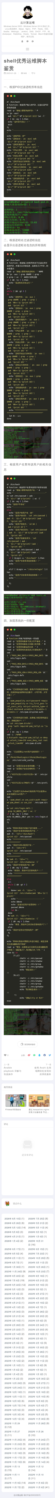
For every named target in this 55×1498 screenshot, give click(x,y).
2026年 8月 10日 (13, 1218)
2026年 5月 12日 (13, 1227)
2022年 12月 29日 (13, 1383)
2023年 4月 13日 (13, 1307)
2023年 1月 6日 (12, 1369)
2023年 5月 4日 (12, 1293)
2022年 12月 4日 (36, 1409)
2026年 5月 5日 (35, 1231)
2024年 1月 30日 (13, 1266)
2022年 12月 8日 (36, 1400)
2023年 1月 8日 (35, 1365)
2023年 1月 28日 (36, 1351)
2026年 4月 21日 (13, 1236)
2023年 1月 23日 (13, 1356)
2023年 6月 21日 (36, 1280)
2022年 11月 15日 (13, 1461)
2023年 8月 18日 (36, 1275)
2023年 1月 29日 (13, 1351)
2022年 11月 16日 (37, 1457)
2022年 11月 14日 (37, 1461)
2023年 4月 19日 (36, 1302)
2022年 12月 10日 (37, 1396)
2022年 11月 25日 (13, 1439)
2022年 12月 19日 (13, 1392)
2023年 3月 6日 (35, 1320)
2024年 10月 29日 (37, 1258)
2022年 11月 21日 (13, 1448)
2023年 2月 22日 (13, 1329)
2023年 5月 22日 (13, 1284)
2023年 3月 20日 (36, 1316)
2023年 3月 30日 (13, 1311)
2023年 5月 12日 (13, 1289)
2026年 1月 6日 (35, 1236)
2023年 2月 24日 (36, 1325)
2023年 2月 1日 (35, 1342)
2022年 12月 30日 (37, 1378)
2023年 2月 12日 (36, 1333)
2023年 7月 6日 (12, 1280)
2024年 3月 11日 (36, 1262)
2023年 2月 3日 (12, 1342)
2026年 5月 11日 (36, 1227)
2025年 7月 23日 (36, 1253)
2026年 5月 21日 (36, 1223)
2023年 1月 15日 (36, 1356)
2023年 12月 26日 (37, 1266)
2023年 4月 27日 (36, 1293)
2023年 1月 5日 (35, 1369)
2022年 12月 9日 (13, 1400)
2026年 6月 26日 (13, 1223)
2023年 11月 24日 (13, 1271)
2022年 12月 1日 (13, 1418)
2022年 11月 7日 (13, 1487)
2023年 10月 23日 (37, 1271)
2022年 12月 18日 (37, 1392)
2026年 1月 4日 (12, 1240)
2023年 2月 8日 (12, 1338)
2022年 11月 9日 (13, 1482)
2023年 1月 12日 (13, 1360)
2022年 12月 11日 (13, 1396)
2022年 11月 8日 (36, 1482)
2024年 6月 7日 (12, 1262)
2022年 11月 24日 (37, 1439)
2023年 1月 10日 (13, 1365)
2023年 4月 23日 (36, 1298)
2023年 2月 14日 (13, 1333)
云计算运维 (27, 22)
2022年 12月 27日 (37, 1383)
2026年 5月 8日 (12, 1231)
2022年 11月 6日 (36, 1487)
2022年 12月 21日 (37, 1387)
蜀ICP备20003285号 (32, 1495)
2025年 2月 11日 (13, 1258)
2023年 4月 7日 (35, 1307)
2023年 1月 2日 (12, 1378)
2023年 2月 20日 (36, 1329)
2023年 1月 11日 (36, 1360)
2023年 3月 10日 (13, 1320)
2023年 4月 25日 (13, 1298)
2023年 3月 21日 (13, 1316)
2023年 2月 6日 (35, 1338)
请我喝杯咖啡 (29, 1044)
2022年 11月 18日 (37, 1453)
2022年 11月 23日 (13, 1444)
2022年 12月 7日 (13, 1405)
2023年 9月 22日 (13, 1275)
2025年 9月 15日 (36, 1249)
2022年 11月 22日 (37, 1444)
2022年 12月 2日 (36, 1414)
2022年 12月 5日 (13, 1409)
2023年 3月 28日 (36, 1311)
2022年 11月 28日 (37, 1423)
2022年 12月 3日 (13, 1414)
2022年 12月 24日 (13, 1387)
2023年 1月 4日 (12, 1374)
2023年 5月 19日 (36, 1284)
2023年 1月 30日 (36, 1347)
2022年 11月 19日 (13, 1453)
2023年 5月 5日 (35, 1289)
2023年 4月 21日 (13, 1302)
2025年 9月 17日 (13, 1249)
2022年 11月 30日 (37, 1418)
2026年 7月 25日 (36, 1218)
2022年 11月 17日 (13, 1457)
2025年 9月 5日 (12, 1253)
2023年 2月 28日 (13, 1325)
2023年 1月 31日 (13, 1347)
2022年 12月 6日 (36, 1405)
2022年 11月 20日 (37, 1448)
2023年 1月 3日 (35, 1374)
